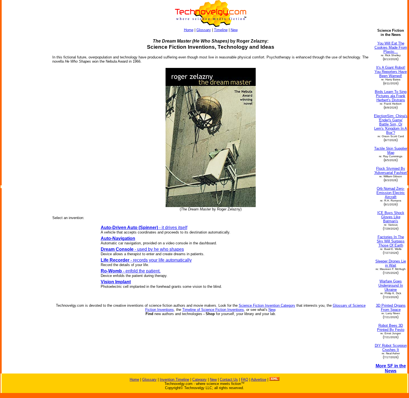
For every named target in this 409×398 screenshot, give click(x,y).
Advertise (258, 379)
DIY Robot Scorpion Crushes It (391, 347)
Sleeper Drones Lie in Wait (390, 263)
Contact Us (229, 379)
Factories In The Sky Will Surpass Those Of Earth (391, 241)
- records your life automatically (146, 260)
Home (188, 30)
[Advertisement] (24, 111)
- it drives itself (144, 227)
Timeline (221, 30)
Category (199, 379)
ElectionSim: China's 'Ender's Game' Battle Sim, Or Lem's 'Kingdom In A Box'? (390, 124)
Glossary (203, 30)
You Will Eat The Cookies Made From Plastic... (390, 47)
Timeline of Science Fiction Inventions (213, 310)
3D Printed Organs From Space (391, 307)
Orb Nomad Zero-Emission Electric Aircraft (390, 192)
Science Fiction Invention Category (267, 305)
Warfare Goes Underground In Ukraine (390, 285)
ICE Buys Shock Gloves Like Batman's (390, 217)
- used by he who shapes (142, 249)
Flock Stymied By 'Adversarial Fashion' (390, 170)
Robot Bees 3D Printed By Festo (390, 327)
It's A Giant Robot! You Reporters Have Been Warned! (390, 71)
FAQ (244, 379)
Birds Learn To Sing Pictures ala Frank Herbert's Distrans (390, 96)
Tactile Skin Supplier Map (390, 150)
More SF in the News (391, 368)
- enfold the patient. (131, 271)
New (234, 30)
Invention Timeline (174, 379)
